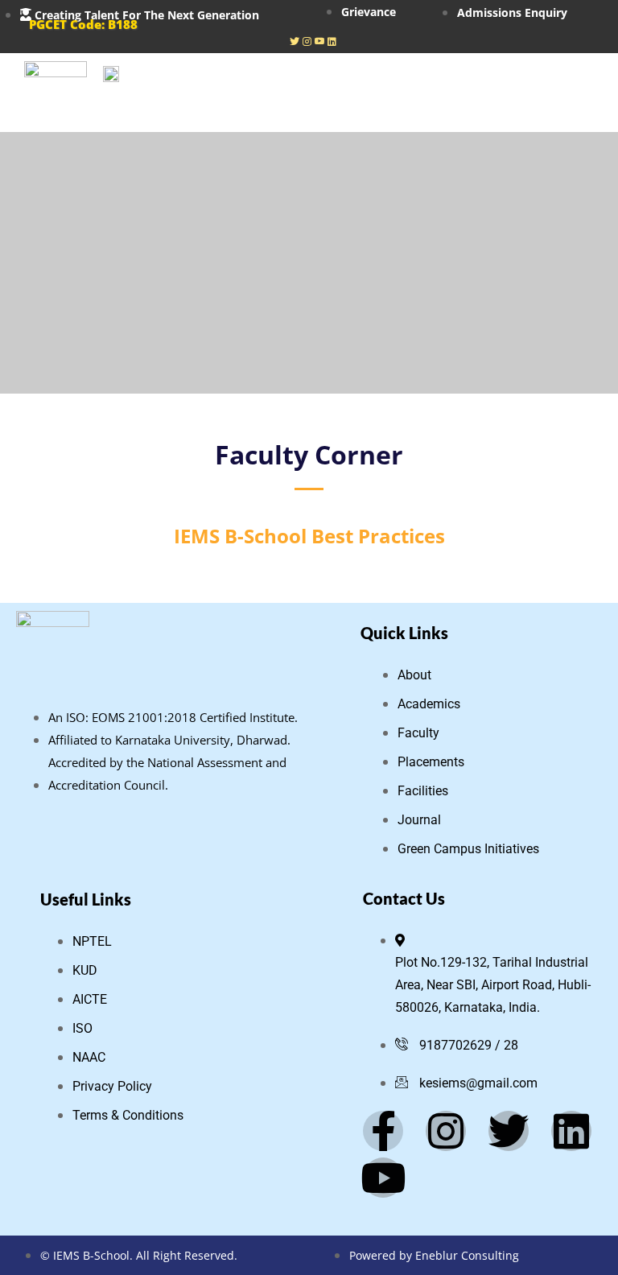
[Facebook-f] (383, 1131)
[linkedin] (332, 40)
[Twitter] (508, 1131)
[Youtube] (319, 40)
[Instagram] (307, 40)
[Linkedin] (571, 1131)
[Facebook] (294, 40)
